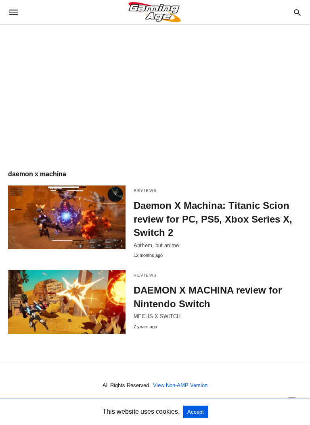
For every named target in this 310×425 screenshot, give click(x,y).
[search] (297, 12)
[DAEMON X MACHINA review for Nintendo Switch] (67, 302)
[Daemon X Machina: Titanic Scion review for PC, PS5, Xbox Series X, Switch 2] (67, 217)
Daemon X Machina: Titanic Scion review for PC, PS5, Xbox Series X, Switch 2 (213, 219)
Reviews (145, 190)
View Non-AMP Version (180, 385)
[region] (155, 93)
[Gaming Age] (155, 12)
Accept (195, 412)
